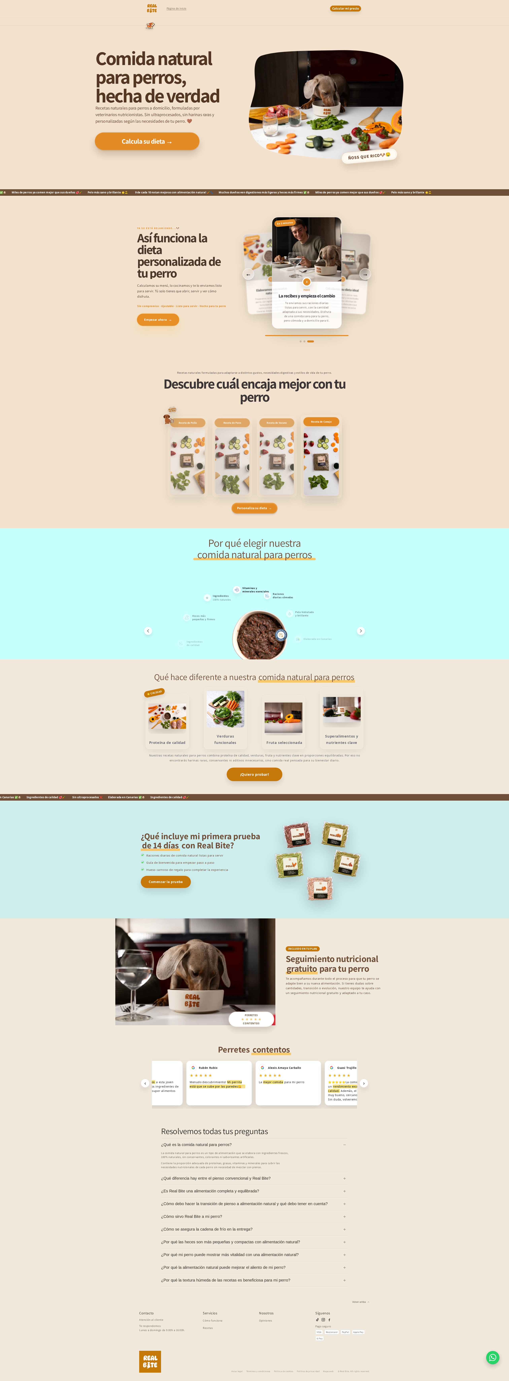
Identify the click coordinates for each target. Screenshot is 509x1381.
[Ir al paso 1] (303, 341)
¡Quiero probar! (254, 774)
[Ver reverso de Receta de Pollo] (188, 456)
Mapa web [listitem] (328, 1371)
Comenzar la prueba (166, 882)
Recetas (208, 1328)
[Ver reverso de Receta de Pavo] (232, 456)
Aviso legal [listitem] (237, 1371)
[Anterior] (148, 631)
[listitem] (317, 1320)
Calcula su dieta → (147, 141)
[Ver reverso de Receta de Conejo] (321, 456)
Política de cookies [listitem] (283, 1371)
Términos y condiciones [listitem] (258, 1371)
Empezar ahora (158, 320)
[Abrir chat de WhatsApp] (492, 1357)
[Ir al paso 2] (309, 341)
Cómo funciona (212, 1320)
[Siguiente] (361, 631)
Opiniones (265, 1320)
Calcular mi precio (345, 8)
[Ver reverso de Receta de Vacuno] (277, 456)
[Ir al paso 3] (313, 341)
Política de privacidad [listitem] (308, 1371)
